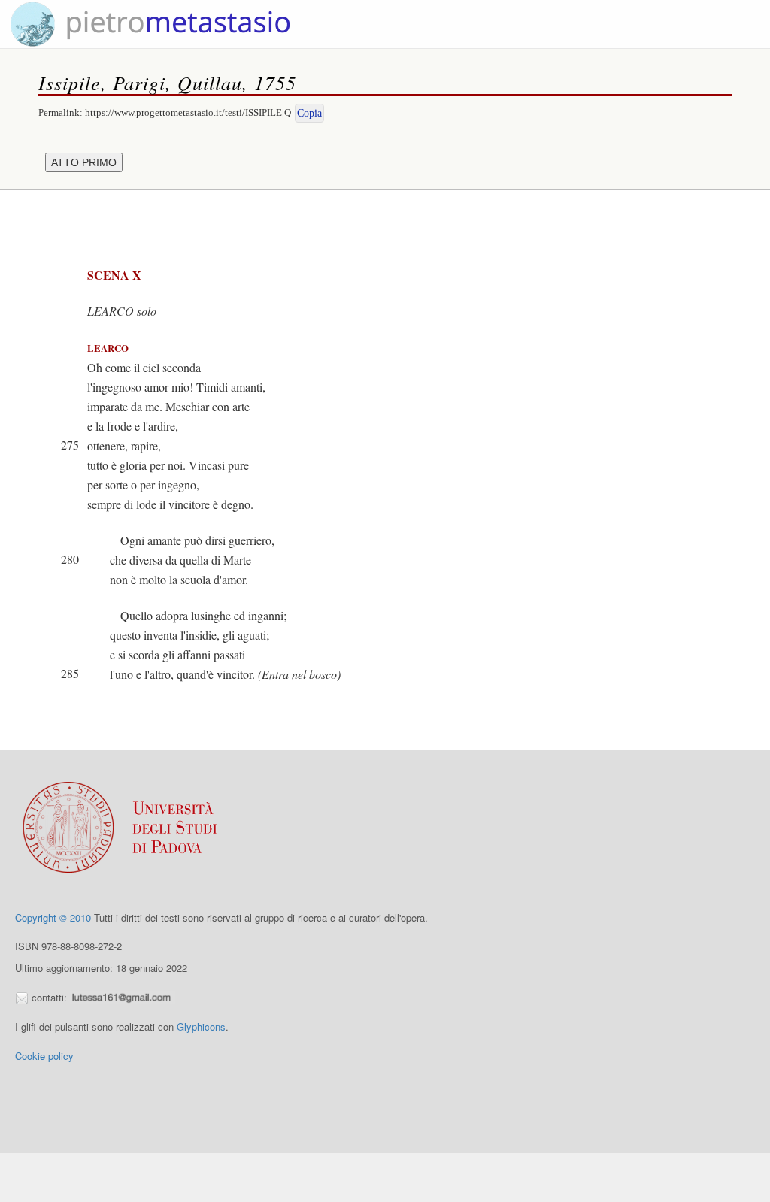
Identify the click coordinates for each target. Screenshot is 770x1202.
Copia (309, 113)
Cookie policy (44, 1056)
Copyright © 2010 (53, 917)
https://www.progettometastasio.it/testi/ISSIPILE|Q (188, 112)
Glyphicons (201, 1026)
